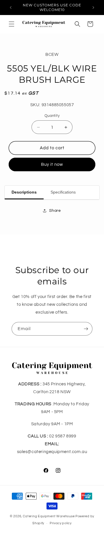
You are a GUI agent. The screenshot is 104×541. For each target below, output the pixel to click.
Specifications (63, 192)
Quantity (52, 116)
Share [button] (55, 211)
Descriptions (24, 192)
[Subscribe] (85, 329)
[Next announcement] (93, 7)
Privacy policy (61, 523)
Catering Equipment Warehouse (49, 516)
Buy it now (52, 164)
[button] (11, 24)
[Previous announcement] (10, 7)
